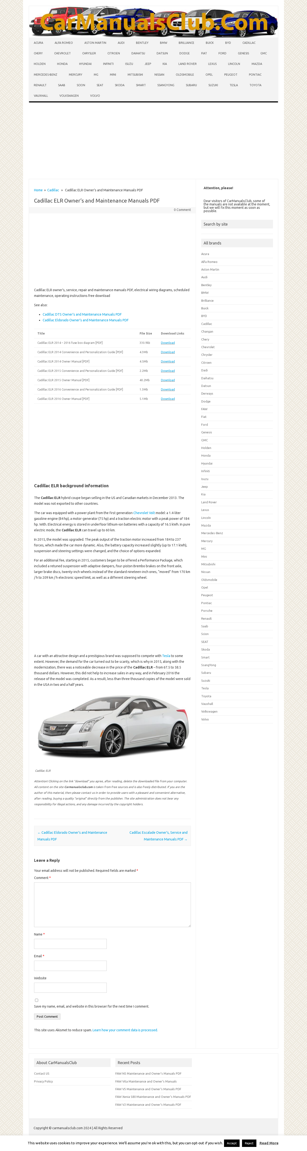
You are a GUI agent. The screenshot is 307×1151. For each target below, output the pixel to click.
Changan (207, 331)
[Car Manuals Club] (153, 36)
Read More (269, 1143)
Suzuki (213, 85)
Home (38, 190)
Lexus (212, 63)
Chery (38, 53)
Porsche (207, 610)
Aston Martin (95, 42)
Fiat (204, 53)
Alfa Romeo (64, 42)
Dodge (184, 53)
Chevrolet (62, 53)
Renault (40, 85)
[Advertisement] (153, 141)
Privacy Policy (43, 1081)
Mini (113, 74)
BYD (228, 42)
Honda (62, 63)
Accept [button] (232, 1143)
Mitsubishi (135, 74)
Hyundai (85, 63)
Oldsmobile (185, 74)
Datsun (162, 53)
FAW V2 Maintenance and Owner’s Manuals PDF (148, 1104)
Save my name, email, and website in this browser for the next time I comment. (91, 1006)
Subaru (191, 85)
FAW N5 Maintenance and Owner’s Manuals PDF (148, 1073)
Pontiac (255, 74)
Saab (61, 85)
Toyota (255, 85)
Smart (141, 85)
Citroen (113, 53)
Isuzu (129, 63)
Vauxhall (41, 95)
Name (39, 934)
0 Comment (182, 210)
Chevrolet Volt (144, 513)
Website (40, 978)
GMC (263, 53)
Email (39, 956)
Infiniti (108, 63)
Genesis (243, 53)
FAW (204, 409)
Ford (222, 53)
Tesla (234, 85)
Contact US (41, 1073)
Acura (38, 42)
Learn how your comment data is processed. (125, 1030)
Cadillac (248, 42)
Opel (209, 74)
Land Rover (187, 63)
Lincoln (234, 63)
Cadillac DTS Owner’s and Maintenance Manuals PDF (82, 314)
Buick (210, 42)
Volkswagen (69, 95)
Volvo (95, 95)
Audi (121, 42)
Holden (40, 63)
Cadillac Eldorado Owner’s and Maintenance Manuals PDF (86, 320)
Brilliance (186, 42)
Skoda (119, 85)
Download (168, 342)
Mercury (75, 74)
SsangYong (165, 85)
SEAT (100, 85)
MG (96, 74)
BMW (163, 42)
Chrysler (89, 53)
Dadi (204, 370)
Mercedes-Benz (45, 74)
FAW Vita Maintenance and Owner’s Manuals (146, 1081)
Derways (207, 393)
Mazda (257, 63)
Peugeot (230, 74)
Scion (81, 85)
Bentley (142, 42)
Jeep (148, 63)
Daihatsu (138, 53)
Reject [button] (249, 1143)
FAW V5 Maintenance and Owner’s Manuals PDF (148, 1089)
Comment (42, 878)
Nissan (159, 74)
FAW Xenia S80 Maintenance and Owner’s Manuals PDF (153, 1096)
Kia (165, 63)
